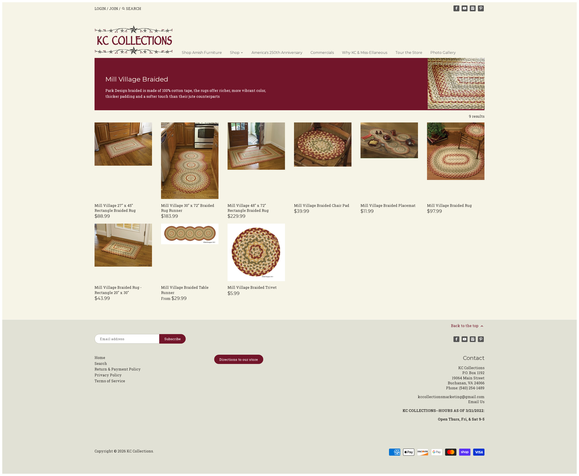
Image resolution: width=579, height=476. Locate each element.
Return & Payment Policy (118, 369)
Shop (235, 52)
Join (113, 8)
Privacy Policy (108, 375)
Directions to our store (238, 359)
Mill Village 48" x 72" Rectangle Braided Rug (248, 208)
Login (100, 8)
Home (100, 357)
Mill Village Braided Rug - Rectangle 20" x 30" (118, 290)
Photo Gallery (443, 52)
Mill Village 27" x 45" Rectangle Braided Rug (115, 208)
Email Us (476, 401)
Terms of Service (110, 380)
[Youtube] (464, 8)
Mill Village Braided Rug (449, 205)
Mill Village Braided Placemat (388, 205)
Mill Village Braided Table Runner (185, 290)
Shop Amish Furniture (202, 52)
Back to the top (465, 325)
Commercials (322, 52)
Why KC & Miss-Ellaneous (364, 52)
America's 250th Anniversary (277, 52)
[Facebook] (456, 8)
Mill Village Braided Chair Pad (321, 205)
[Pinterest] (481, 8)
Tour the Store (408, 52)
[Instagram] (473, 8)
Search (101, 363)
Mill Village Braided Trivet (252, 287)
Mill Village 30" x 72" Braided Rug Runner (187, 208)
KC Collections (140, 451)
